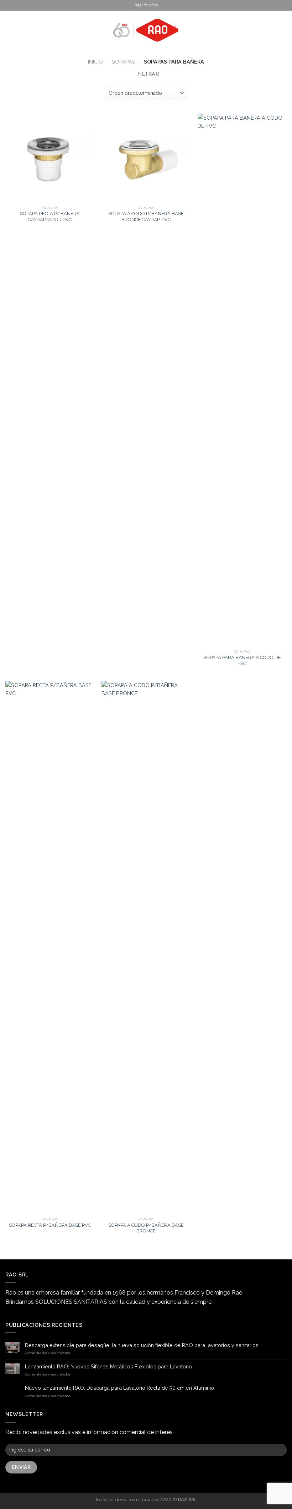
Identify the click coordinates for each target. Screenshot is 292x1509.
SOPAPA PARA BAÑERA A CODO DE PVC (242, 660)
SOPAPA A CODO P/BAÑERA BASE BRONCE (146, 1228)
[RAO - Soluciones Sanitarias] (146, 30)
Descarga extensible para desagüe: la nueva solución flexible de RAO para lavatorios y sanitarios (142, 1345)
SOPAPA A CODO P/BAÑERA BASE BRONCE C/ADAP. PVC (146, 216)
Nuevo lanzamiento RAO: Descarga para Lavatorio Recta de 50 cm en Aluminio (119, 1388)
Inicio (95, 62)
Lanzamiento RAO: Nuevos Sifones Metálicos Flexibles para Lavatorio (108, 1366)
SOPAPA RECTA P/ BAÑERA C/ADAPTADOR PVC (50, 216)
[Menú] (9, 30)
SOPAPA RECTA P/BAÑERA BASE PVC (50, 1225)
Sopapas (123, 62)
